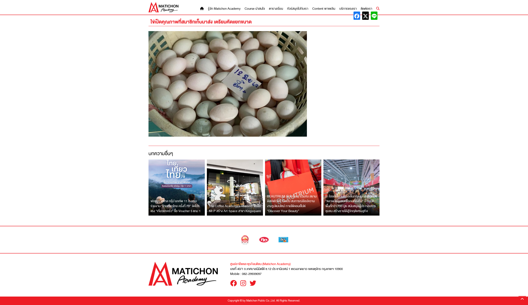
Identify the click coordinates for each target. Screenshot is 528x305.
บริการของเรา (348, 8)
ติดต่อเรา (366, 8)
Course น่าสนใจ (255, 8)
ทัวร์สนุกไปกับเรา (297, 8)
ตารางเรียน (276, 8)
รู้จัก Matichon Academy (224, 8)
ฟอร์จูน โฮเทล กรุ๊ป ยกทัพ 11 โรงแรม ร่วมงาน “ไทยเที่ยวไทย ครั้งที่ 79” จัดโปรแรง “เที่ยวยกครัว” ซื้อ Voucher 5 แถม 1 (175, 206)
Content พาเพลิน (323, 8)
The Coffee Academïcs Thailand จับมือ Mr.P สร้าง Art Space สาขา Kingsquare (235, 209)
